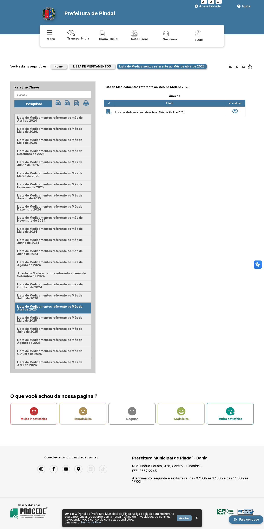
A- (204, 2)
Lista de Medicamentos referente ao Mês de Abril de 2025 (49, 308)
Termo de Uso (90, 522)
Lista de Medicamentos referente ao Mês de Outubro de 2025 (49, 352)
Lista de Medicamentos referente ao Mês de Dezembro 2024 (49, 208)
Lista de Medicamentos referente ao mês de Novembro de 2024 (50, 219)
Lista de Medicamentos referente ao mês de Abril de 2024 (50, 119)
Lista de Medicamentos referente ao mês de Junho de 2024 (50, 241)
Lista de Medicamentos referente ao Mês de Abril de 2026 (49, 363)
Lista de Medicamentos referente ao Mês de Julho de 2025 (49, 330)
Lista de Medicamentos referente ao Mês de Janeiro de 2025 (49, 197)
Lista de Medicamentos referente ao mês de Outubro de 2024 (50, 286)
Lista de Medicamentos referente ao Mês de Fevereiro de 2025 (49, 186)
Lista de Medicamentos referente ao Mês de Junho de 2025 (49, 163)
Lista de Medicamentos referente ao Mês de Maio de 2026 (49, 141)
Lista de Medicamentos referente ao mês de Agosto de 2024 (50, 263)
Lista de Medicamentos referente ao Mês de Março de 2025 (49, 174)
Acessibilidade (209, 6)
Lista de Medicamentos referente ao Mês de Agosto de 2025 (49, 341)
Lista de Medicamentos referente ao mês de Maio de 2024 (50, 230)
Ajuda (245, 6)
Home (58, 66)
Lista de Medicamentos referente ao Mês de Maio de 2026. (49, 130)
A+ (219, 2)
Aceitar (184, 518)
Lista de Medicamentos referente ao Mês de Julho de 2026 (49, 297)
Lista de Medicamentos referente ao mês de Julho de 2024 (50, 252)
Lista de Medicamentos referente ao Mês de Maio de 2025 (49, 319)
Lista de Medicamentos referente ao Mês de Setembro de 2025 (49, 152)
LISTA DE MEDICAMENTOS (92, 66)
